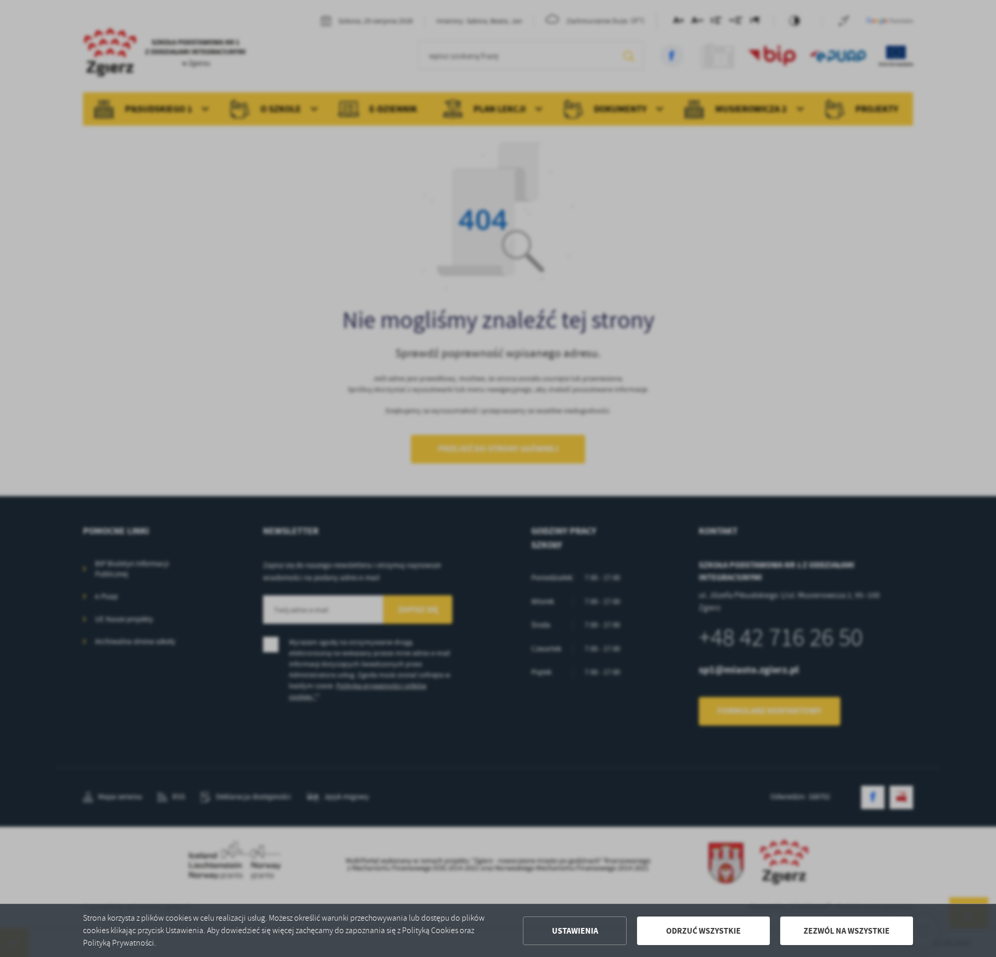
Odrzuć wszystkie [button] (703, 930)
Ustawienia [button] (575, 930)
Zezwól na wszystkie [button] (847, 930)
